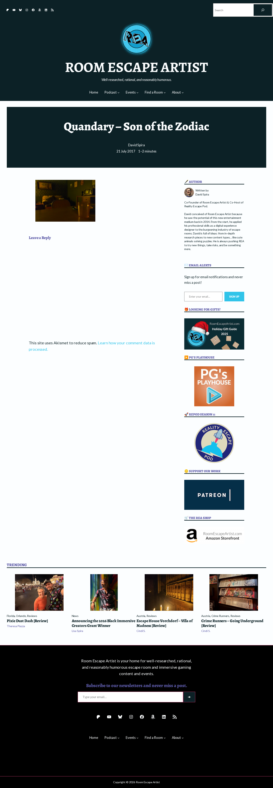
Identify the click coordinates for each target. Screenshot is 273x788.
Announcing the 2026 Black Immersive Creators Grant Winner (104, 623)
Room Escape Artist (136, 67)
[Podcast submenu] (119, 93)
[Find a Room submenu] (165, 93)
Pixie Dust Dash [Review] (27, 621)
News (75, 616)
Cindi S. (140, 631)
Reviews (32, 616)
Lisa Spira (77, 631)
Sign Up (234, 296)
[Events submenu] (137, 93)
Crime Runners (220, 616)
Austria (140, 616)
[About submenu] (183, 93)
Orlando (21, 616)
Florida (11, 616)
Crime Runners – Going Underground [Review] (232, 623)
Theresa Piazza (16, 626)
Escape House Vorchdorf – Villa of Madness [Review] (164, 623)
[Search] (263, 10)
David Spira (136, 145)
